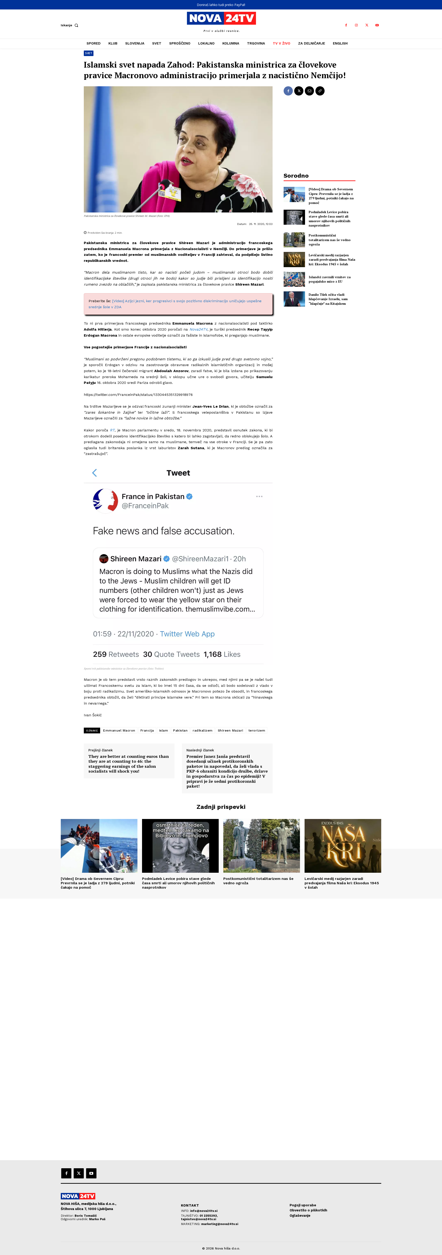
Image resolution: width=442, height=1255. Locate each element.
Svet (88, 53)
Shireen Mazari (230, 730)
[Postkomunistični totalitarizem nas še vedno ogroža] (294, 239)
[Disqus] (221, 961)
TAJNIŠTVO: (190, 1215)
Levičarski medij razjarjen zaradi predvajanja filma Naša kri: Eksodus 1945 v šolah (332, 259)
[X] (367, 25)
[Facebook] (346, 25)
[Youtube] (377, 25)
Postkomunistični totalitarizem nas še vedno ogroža (330, 239)
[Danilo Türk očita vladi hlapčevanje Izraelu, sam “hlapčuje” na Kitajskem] (294, 298)
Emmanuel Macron (119, 730)
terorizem (256, 730)
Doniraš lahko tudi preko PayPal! (221, 5)
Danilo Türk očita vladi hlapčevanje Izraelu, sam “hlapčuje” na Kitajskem (328, 299)
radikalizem (203, 730)
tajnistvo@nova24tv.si (198, 1219)
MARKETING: (191, 1224)
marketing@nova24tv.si (219, 1224)
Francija (147, 730)
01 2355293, (209, 1215)
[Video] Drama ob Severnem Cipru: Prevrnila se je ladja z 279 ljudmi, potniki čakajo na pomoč (331, 196)
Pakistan (180, 730)
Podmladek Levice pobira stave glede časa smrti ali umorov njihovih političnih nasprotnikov (329, 219)
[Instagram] (356, 25)
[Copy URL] (320, 91)
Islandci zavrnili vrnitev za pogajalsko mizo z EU (330, 279)
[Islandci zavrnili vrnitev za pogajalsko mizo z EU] (294, 279)
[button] (70, 25)
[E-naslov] (309, 91)
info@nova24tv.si (204, 1211)
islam (163, 730)
